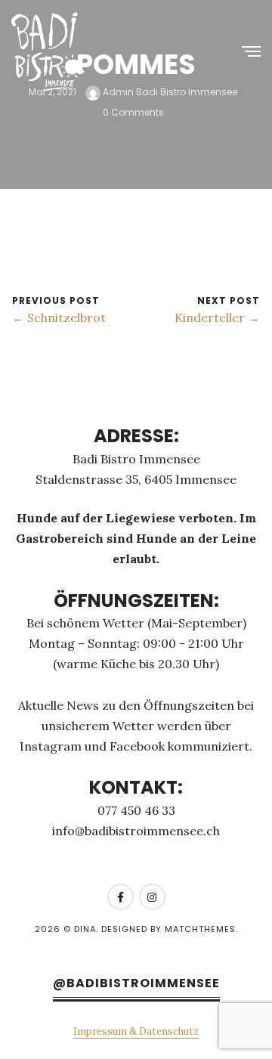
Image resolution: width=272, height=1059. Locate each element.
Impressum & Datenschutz (136, 1031)
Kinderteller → (217, 317)
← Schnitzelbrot (59, 317)
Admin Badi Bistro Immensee (168, 91)
